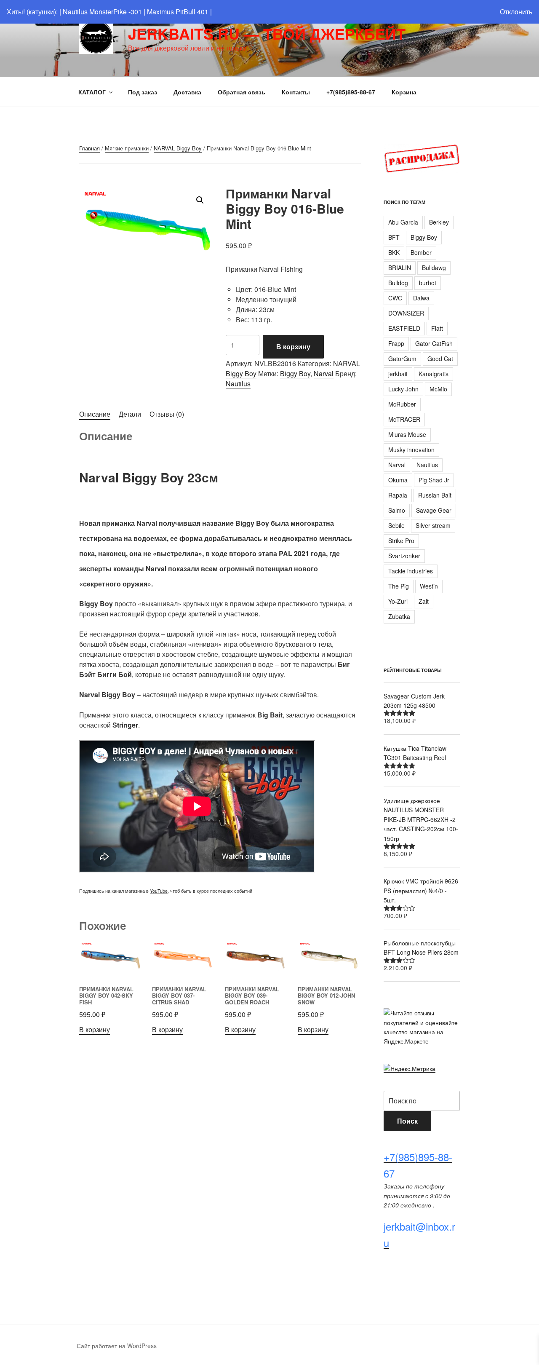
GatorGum (402, 358)
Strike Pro (401, 540)
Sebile (396, 525)
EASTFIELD (404, 328)
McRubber (402, 404)
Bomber (421, 252)
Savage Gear (433, 510)
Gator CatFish (434, 343)
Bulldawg (434, 267)
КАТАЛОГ (92, 92)
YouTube (159, 891)
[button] (200, 200)
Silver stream (433, 525)
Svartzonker (404, 555)
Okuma (398, 480)
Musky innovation (411, 449)
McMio (438, 389)
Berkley (439, 222)
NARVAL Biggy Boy (178, 148)
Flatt (437, 328)
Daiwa (421, 298)
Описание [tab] (94, 414)
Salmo (396, 510)
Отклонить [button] (516, 11)
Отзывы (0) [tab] (166, 414)
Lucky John (403, 389)
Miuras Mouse (407, 434)
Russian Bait (434, 495)
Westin (429, 586)
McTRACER (404, 419)
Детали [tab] (130, 414)
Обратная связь (241, 92)
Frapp (396, 343)
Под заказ (142, 92)
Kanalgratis (433, 373)
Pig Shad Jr (434, 480)
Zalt (424, 601)
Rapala (397, 495)
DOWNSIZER (406, 313)
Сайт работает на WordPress (117, 1345)
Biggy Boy (295, 373)
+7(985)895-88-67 (350, 92)
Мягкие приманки (127, 148)
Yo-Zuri (398, 601)
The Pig (398, 586)
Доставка (187, 92)
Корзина (404, 92)
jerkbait (398, 373)
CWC (395, 298)
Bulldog (398, 282)
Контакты (296, 92)
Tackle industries (410, 571)
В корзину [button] (94, 1029)
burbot (427, 282)
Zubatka (399, 616)
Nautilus (238, 383)
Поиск (407, 1121)
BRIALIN (399, 267)
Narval (324, 373)
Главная (89, 148)
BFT (394, 237)
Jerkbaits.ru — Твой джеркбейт (267, 33)
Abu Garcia (403, 222)
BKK (394, 252)
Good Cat (440, 358)
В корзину (293, 346)
